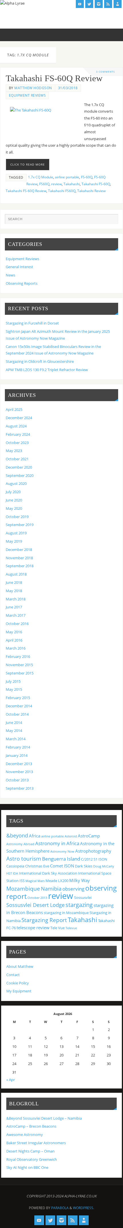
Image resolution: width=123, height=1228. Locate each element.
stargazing (79, 905)
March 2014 (15, 739)
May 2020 (14, 508)
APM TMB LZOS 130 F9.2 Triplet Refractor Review (47, 369)
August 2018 (16, 574)
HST (9, 873)
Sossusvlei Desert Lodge (35, 904)
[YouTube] (80, 4)
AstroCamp (89, 836)
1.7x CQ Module (40, 177)
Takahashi (72, 184)
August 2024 (16, 426)
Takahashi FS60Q (62, 190)
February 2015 (18, 697)
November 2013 (19, 771)
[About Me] (118, 4)
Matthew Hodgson (33, 87)
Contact (13, 974)
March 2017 (15, 615)
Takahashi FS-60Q (96, 184)
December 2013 (19, 763)
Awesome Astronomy (24, 1134)
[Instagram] (99, 4)
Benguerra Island (61, 858)
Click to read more (27, 164)
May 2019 (14, 541)
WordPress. (83, 1207)
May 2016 (14, 632)
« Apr (10, 1079)
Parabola (60, 1207)
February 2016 (18, 656)
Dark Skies (83, 866)
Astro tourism (23, 858)
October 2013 (17, 780)
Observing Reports (21, 283)
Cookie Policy (17, 983)
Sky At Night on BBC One (27, 1167)
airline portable (67, 177)
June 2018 (14, 582)
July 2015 (13, 681)
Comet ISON (62, 866)
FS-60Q (86, 177)
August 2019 (16, 533)
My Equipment (18, 991)
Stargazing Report (44, 920)
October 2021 (17, 459)
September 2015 (19, 673)
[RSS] (108, 4)
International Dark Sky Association (48, 873)
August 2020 (16, 483)
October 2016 (17, 623)
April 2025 (14, 409)
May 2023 (14, 450)
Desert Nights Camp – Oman (30, 1151)
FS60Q (44, 184)
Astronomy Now (62, 851)
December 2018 (19, 549)
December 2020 (19, 467)
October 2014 (17, 714)
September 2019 (19, 524)
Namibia (51, 888)
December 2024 (19, 417)
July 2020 (13, 491)
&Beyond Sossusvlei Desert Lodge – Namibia (44, 1118)
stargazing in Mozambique (66, 912)
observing (73, 888)
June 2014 (14, 722)
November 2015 (19, 664)
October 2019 (17, 516)
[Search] (111, 221)
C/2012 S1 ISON (94, 859)
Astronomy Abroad (20, 844)
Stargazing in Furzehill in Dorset (32, 323)
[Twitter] (89, 4)
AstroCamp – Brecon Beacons (31, 1126)
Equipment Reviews (27, 95)
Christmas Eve (37, 866)
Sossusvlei (83, 897)
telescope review (33, 927)
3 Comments (105, 71)
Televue (71, 928)
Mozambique (23, 888)
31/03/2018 (68, 87)
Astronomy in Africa (57, 843)
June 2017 (14, 607)
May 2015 (14, 689)
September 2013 (19, 788)
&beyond (17, 835)
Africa (34, 836)
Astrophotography (93, 851)
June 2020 (14, 500)
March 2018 (15, 599)
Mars (41, 881)
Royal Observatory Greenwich (31, 1159)
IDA (15, 873)
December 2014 (19, 706)
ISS (22, 880)
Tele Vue (57, 927)
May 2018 (14, 590)
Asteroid (71, 836)
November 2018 (19, 558)
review (56, 184)
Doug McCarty (103, 866)
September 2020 (19, 475)
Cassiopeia (15, 866)
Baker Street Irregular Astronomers (36, 1143)
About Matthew (19, 966)
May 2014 (14, 730)
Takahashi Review (91, 190)
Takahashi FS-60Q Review (54, 78)
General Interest (19, 266)
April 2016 (14, 640)
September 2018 (19, 566)
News (10, 275)
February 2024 (18, 434)
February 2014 (18, 747)
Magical (31, 881)
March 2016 (15, 648)
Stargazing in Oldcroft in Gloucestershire (40, 361)
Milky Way (79, 880)
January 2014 (16, 755)
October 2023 (17, 442)
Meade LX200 (56, 880)
